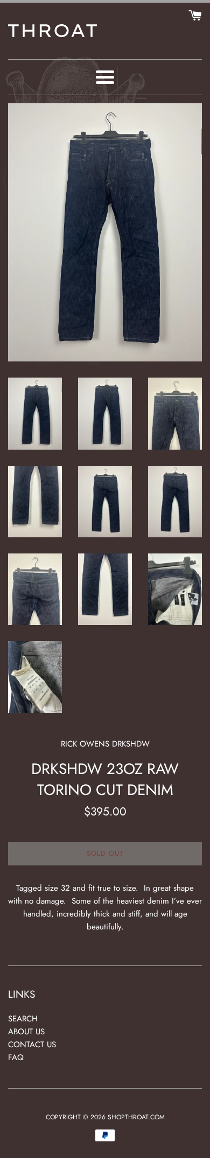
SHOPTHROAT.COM (136, 1117)
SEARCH (23, 1019)
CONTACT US (32, 1044)
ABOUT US (26, 1032)
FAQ (16, 1057)
